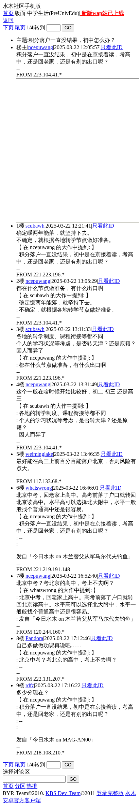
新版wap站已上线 (102, 13)
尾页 (20, 27)
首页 (8, 13)
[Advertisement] (70, 150)
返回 (8, 20)
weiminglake (39, 454)
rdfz (29, 685)
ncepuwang (40, 47)
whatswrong (38, 488)
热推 (32, 786)
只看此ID (112, 47)
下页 (8, 27)
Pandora (34, 638)
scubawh (35, 226)
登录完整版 (110, 793)
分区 (20, 786)
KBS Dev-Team (63, 793)
